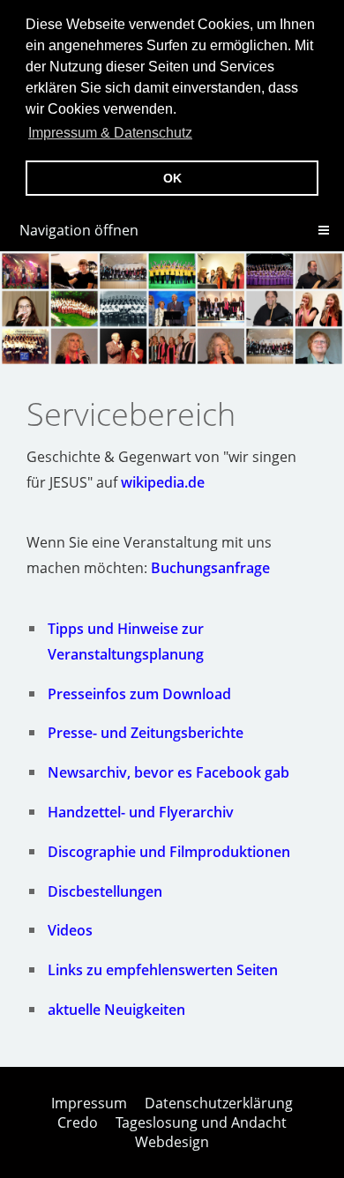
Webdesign (172, 1142)
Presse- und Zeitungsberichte (145, 732)
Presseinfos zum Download (139, 694)
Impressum (89, 1103)
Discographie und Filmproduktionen (169, 851)
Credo (77, 1122)
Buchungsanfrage (210, 568)
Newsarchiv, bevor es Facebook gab (168, 772)
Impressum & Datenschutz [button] (110, 132)
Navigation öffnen (78, 230)
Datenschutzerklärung (219, 1103)
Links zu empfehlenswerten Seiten (163, 970)
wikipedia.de (163, 482)
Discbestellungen (105, 891)
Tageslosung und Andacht (201, 1122)
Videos (70, 930)
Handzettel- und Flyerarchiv (141, 812)
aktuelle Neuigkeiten (116, 1009)
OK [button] (172, 178)
